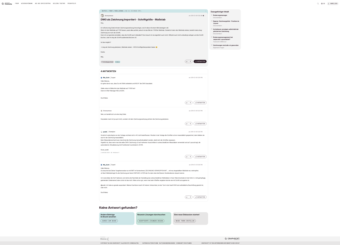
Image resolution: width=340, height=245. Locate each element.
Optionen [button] (205, 11)
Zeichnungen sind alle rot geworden (226, 45)
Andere (117, 62)
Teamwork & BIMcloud (219, 41)
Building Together (59, 3)
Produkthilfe (72, 3)
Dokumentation (217, 17)
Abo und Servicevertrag (43, 3)
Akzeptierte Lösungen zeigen (151, 221)
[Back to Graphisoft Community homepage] (7, 3)
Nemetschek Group (233, 243)
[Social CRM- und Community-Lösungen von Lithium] (104, 238)
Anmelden (333, 3)
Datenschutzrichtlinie (150, 243)
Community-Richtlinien (184, 243)
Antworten (201, 61)
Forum (17, 3)
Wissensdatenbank (26, 3)
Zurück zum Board (109, 221)
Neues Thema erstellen (185, 221)
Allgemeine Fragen (218, 47)
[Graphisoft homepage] (232, 239)
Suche (318, 4)
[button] (186, 61)
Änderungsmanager (220, 15)
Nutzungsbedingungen (167, 243)
